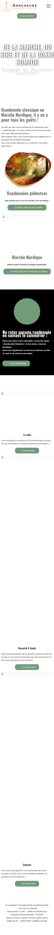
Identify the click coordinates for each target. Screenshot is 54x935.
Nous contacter (27, 16)
